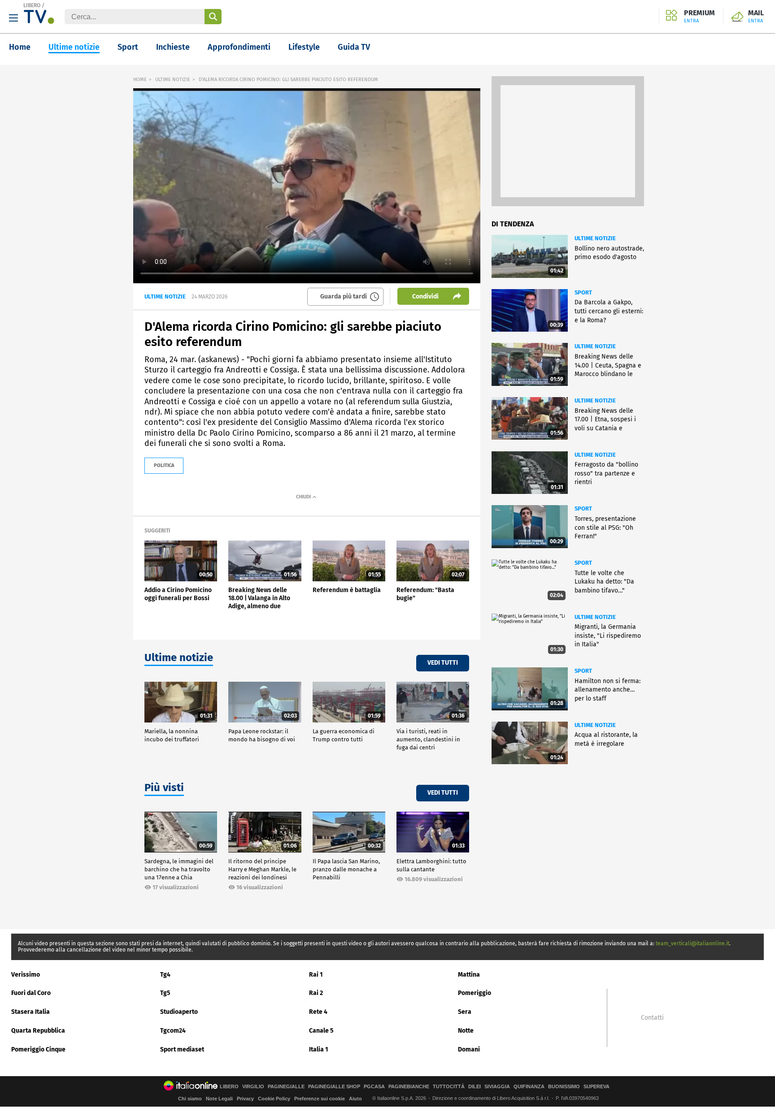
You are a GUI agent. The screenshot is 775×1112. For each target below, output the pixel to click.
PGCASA (374, 1086)
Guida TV (354, 47)
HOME (140, 79)
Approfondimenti (239, 47)
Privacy (245, 1098)
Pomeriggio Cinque (38, 1049)
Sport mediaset (182, 1049)
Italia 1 (318, 1049)
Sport (128, 47)
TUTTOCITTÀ (449, 1086)
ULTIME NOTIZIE (172, 79)
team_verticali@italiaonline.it (692, 943)
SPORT (583, 292)
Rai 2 (316, 993)
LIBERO (31, 5)
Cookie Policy (274, 1098)
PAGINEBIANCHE (408, 1086)
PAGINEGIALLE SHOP (334, 1086)
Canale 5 (321, 1030)
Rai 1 (316, 974)
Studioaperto (179, 1012)
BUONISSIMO (564, 1086)
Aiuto (355, 1098)
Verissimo (25, 974)
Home (19, 47)
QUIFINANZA (529, 1086)
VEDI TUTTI (442, 662)
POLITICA (164, 465)
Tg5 (165, 993)
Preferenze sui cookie (319, 1098)
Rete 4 (318, 1012)
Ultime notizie (74, 47)
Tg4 (165, 974)
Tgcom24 (173, 1030)
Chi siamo (190, 1098)
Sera (464, 1012)
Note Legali (219, 1098)
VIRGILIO (253, 1086)
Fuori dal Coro (31, 993)
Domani (469, 1049)
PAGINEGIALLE (286, 1086)
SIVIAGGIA (497, 1086)
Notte (466, 1030)
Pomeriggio (474, 993)
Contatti (652, 1017)
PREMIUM (699, 16)
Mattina (469, 974)
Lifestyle (304, 47)
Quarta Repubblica (38, 1030)
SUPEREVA (596, 1086)
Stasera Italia (30, 1012)
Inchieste (173, 47)
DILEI (474, 1086)
